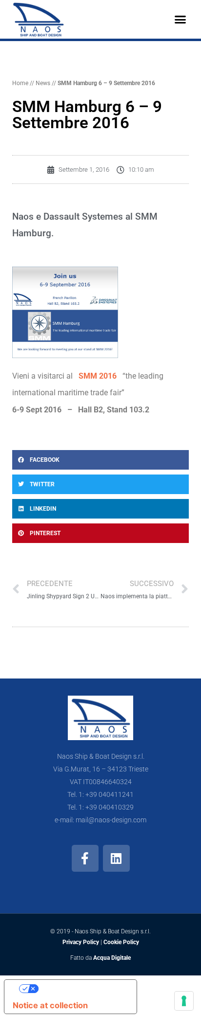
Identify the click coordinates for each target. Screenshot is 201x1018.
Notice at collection (50, 1005)
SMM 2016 (98, 376)
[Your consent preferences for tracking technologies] (184, 1001)
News (43, 83)
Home (20, 83)
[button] (180, 19)
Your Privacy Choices (80, 988)
